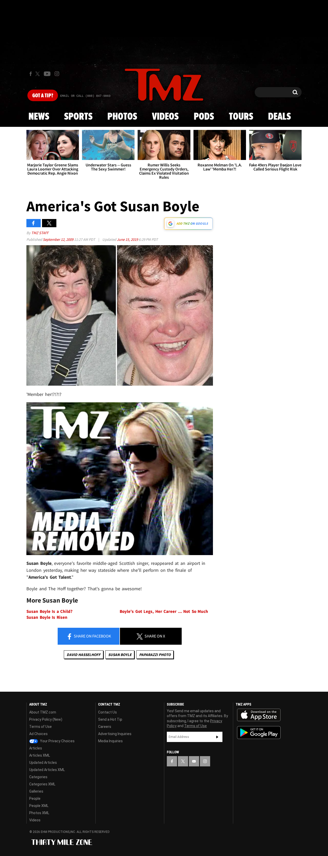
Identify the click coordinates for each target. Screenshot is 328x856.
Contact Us (107, 712)
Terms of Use (40, 727)
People (34, 798)
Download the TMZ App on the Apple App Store (259, 715)
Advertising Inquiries (114, 734)
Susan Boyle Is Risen (46, 617)
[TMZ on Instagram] (57, 73)
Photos (122, 117)
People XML (38, 806)
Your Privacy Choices (57, 741)
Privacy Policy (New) (45, 719)
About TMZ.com (42, 712)
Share (92, 636)
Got (42, 95)
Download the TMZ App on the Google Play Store (259, 732)
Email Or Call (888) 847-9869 (85, 96)
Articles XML (39, 755)
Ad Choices (38, 734)
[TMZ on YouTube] (194, 761)
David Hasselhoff (83, 654)
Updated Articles (43, 762)
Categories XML (42, 784)
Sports (78, 117)
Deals (279, 117)
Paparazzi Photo (155, 654)
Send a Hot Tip (110, 719)
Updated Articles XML (47, 770)
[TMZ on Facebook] (30, 74)
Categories (38, 777)
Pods (204, 117)
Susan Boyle (119, 654)
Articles (35, 748)
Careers (104, 727)
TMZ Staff (39, 232)
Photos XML (39, 813)
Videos (165, 117)
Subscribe (217, 737)
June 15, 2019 (128, 239)
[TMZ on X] (38, 74)
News (38, 117)
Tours (241, 117)
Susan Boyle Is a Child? (49, 611)
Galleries (36, 791)
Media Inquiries (110, 741)
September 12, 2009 (58, 239)
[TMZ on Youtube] (47, 73)
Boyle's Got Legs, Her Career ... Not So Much (164, 611)
